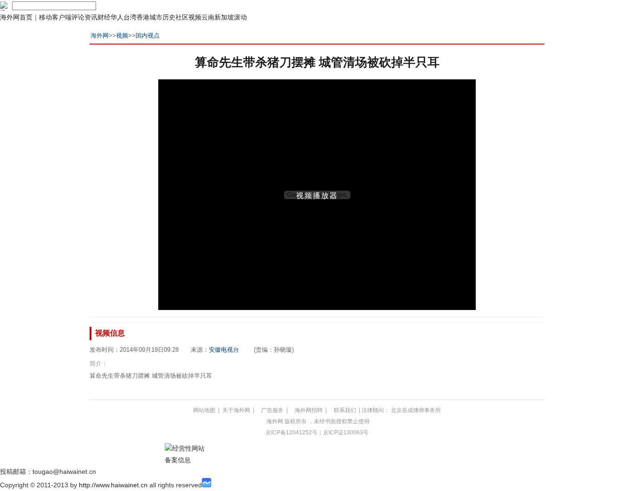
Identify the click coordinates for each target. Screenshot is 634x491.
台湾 (129, 17)
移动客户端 (55, 17)
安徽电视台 (224, 349)
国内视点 (148, 35)
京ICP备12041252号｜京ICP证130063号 (317, 432)
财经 (103, 17)
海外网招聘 (309, 410)
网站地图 (204, 410)
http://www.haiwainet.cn (113, 485)
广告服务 (272, 410)
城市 (155, 17)
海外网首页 (16, 17)
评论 (77, 17)
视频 (194, 17)
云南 (207, 17)
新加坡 (224, 17)
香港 (142, 17)
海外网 (100, 35)
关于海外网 (236, 410)
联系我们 (345, 410)
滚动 (240, 17)
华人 (116, 17)
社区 (181, 17)
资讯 (90, 17)
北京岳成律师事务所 (416, 410)
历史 (168, 17)
